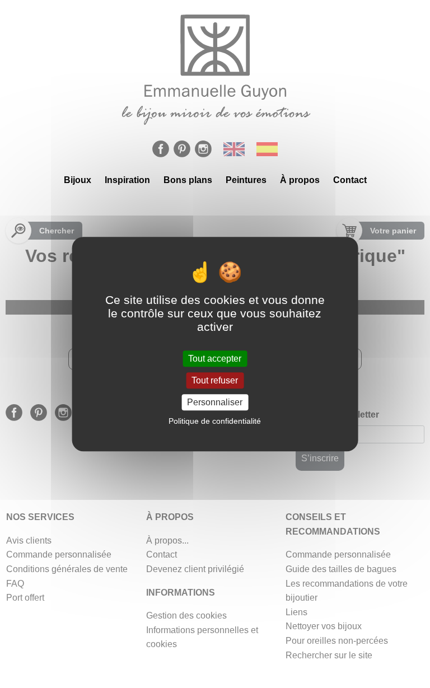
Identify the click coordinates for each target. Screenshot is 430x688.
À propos (300, 180)
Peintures (246, 180)
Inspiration (127, 180)
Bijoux (77, 180)
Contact (350, 180)
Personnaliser (214, 402)
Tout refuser (214, 380)
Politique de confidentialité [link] (215, 420)
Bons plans (187, 180)
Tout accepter (214, 358)
